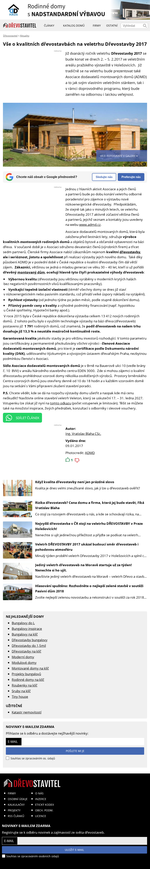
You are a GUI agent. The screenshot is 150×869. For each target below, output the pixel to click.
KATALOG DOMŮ (74, 25)
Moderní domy (23, 657)
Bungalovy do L (23, 623)
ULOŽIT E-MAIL (74, 850)
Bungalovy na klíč (25, 634)
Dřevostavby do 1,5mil (29, 645)
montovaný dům (31, 272)
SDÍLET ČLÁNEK (27, 418)
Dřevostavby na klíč (26, 651)
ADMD (90, 453)
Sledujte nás (104, 177)
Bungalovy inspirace (27, 628)
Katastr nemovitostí (26, 712)
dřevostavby (130, 252)
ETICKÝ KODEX (44, 804)
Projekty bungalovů (26, 674)
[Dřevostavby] (19, 25)
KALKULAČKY (16, 804)
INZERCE (40, 799)
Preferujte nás (131, 177)
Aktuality (24, 35)
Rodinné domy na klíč (28, 679)
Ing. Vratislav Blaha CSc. (83, 433)
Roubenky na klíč (24, 685)
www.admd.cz (90, 224)
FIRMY (12, 793)
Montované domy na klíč (30, 668)
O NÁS (39, 793)
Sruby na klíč (21, 691)
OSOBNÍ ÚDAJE (18, 799)
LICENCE (40, 816)
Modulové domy (24, 662)
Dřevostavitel (10, 35)
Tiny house (20, 696)
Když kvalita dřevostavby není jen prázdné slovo (74, 482)
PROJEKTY (14, 810)
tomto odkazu (60, 403)
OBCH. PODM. (44, 810)
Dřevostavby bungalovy (29, 640)
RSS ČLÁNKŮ (16, 816)
